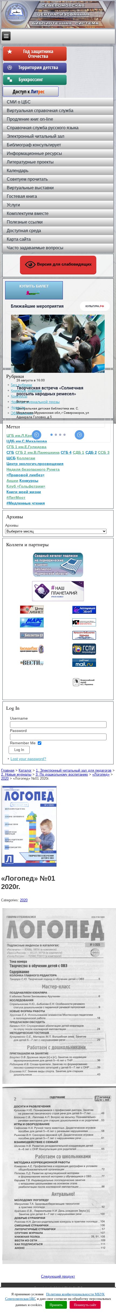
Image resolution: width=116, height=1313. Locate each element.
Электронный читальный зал (35, 136)
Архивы (11, 525)
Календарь (17, 170)
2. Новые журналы (16, 774)
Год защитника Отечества (38, 53)
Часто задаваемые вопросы (35, 248)
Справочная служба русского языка (43, 127)
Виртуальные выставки (30, 187)
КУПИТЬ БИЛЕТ (34, 286)
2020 (5, 778)
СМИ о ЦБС (19, 102)
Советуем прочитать (27, 179)
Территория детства (38, 67)
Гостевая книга (22, 196)
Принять (56, 1305)
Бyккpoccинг (38, 79)
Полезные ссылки (25, 222)
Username (19, 718)
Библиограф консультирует (34, 145)
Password (18, 730)
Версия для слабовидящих (63, 264)
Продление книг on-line (30, 119)
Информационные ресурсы (34, 153)
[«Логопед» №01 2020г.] (29, 867)
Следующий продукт (58, 1276)
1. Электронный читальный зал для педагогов (73, 770)
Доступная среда (24, 230)
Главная (7, 770)
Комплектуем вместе (28, 213)
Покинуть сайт (85, 1305)
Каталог (25, 770)
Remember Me (23, 743)
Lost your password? (28, 759)
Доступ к (26, 91)
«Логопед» (101, 774)
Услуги (13, 205)
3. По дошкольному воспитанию (62, 774)
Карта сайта (19, 239)
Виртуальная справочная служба (40, 110)
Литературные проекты (30, 162)
